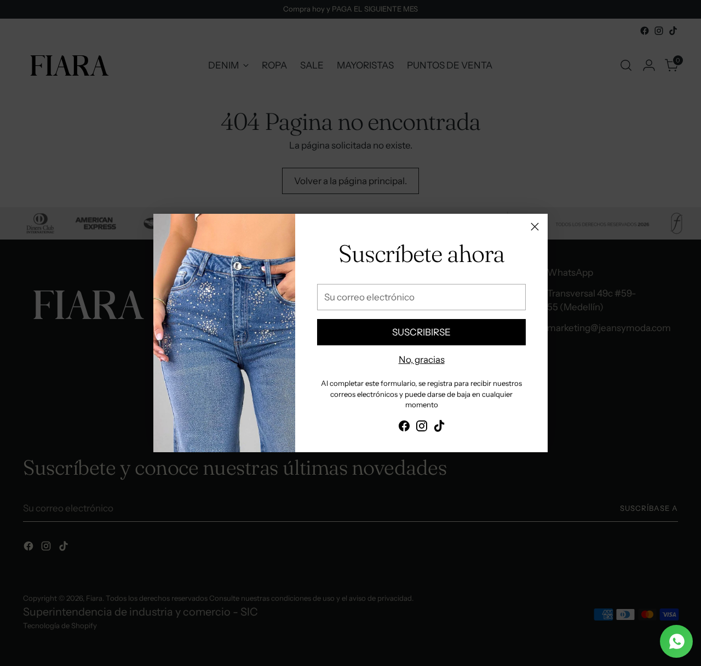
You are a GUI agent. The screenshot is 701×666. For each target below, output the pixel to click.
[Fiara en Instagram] (421, 428)
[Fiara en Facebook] (404, 428)
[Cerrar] (534, 226)
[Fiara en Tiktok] (439, 428)
